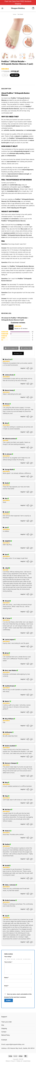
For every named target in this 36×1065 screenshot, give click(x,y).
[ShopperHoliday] (18, 8)
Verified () (27, 348)
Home (14, 14)
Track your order (6, 1022)
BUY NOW (14, 75)
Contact (3, 1032)
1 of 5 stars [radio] (5, 959)
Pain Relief (20, 14)
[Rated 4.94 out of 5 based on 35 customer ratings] (18, 69)
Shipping (4, 1028)
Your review (8, 962)
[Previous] (4, 35)
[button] (2, 8)
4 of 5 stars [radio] (19, 959)
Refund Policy (5, 1035)
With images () (12, 348)
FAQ (2, 1025)
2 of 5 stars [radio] (8, 959)
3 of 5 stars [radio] (12, 959)
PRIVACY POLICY (10, 1061)
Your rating (8, 956)
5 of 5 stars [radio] (27, 959)
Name (6, 977)
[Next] (31, 35)
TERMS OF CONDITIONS (23, 1061)
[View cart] (33, 8)
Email (6, 985)
